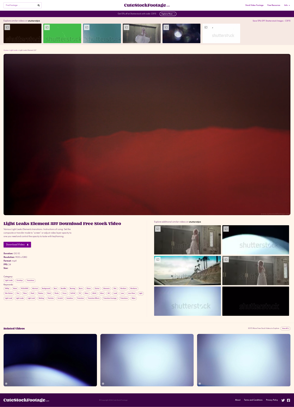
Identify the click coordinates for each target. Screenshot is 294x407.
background (46, 288)
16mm (15, 288)
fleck (49, 293)
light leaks (20, 298)
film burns (133, 288)
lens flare (131, 293)
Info (286, 5)
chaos (89, 288)
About (237, 400)
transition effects (93, 298)
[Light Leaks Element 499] (147, 360)
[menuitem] (254, 5)
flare (25, 293)
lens (122, 293)
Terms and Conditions (253, 400)
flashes (40, 293)
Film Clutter (9, 293)
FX (80, 293)
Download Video (16, 245)
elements (106, 288)
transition (80, 298)
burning (72, 288)
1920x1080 (24, 288)
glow (102, 293)
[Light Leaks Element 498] (243, 360)
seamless (70, 298)
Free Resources (273, 5)
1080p (7, 288)
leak (115, 293)
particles (51, 298)
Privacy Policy (272, 400)
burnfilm (63, 288)
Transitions (30, 280)
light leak (8, 298)
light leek (31, 298)
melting (41, 298)
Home (6, 50)
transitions (124, 298)
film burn (123, 288)
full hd (72, 293)
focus (64, 293)
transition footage (109, 298)
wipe (133, 298)
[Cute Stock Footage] (147, 5)
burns (81, 288)
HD (109, 293)
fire (18, 293)
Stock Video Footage (254, 5)
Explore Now (167, 14)
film (115, 288)
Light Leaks (13, 50)
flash (32, 293)
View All (285, 328)
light (140, 293)
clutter (97, 288)
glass (86, 293)
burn (55, 288)
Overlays (20, 280)
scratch (60, 298)
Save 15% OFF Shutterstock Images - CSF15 (271, 21)
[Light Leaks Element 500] (50, 360)
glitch (94, 293)
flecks (57, 293)
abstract (35, 288)
